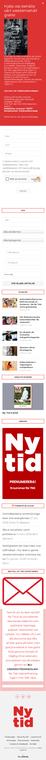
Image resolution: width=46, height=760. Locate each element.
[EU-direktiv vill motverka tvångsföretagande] (9, 336)
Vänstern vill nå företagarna (27, 348)
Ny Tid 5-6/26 (10, 413)
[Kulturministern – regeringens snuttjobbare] (9, 366)
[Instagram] (29, 697)
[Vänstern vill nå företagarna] (9, 351)
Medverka (35, 740)
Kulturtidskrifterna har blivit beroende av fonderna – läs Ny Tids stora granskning (31, 303)
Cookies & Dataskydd (19, 744)
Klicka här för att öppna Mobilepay (21, 117)
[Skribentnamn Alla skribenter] (23, 231)
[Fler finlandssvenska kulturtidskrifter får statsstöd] (9, 320)
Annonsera (11, 740)
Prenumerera (23, 740)
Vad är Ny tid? (23, 737)
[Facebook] (17, 697)
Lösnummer (36, 737)
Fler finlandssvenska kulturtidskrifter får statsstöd (30, 319)
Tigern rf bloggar (24, 506)
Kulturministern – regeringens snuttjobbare (28, 364)
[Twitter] (23, 697)
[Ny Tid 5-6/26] (23, 396)
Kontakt (33, 744)
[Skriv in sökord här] (23, 220)
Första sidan (10, 737)
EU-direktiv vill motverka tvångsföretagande (30, 334)
